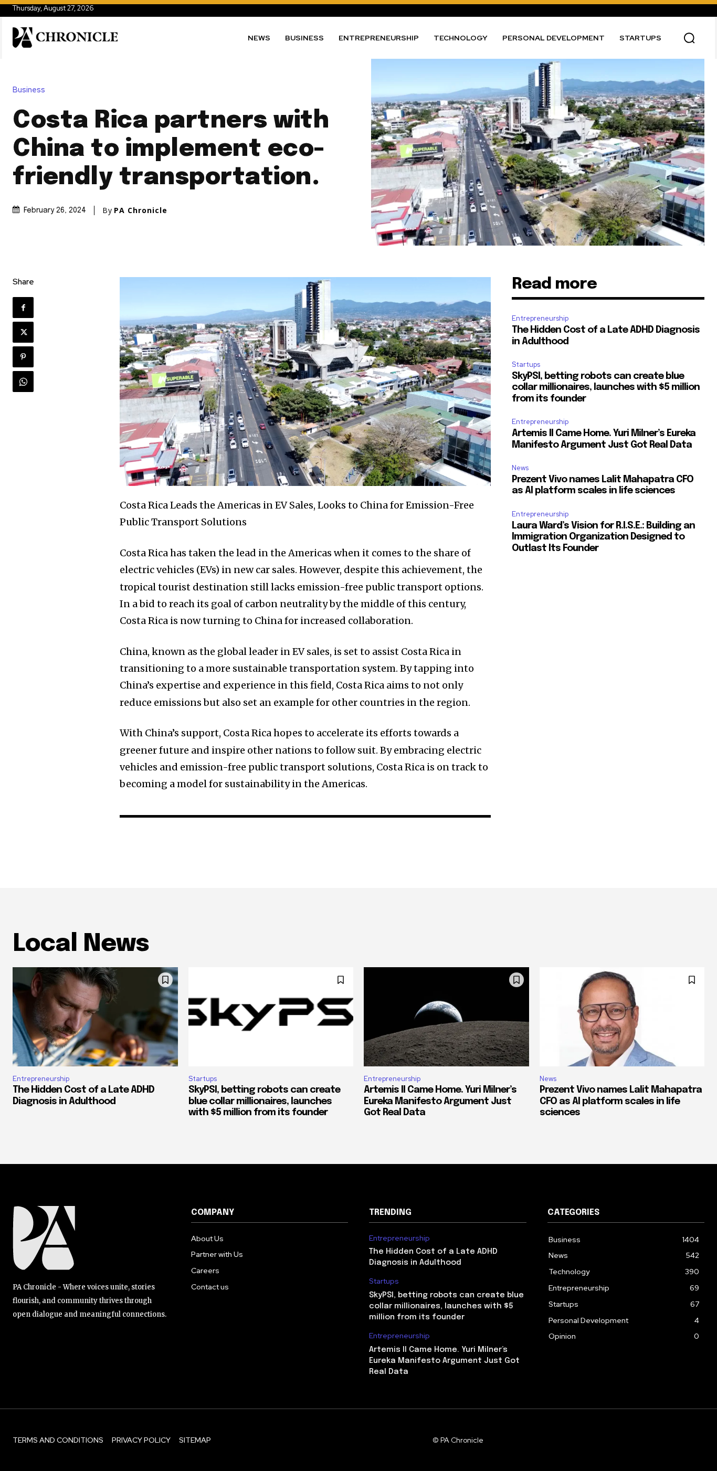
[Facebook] (23, 307)
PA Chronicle (140, 210)
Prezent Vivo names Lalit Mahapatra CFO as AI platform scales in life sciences (621, 1101)
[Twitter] (23, 332)
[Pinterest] (23, 356)
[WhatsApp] (23, 381)
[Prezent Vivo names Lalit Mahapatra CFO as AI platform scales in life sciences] (622, 1016)
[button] (689, 38)
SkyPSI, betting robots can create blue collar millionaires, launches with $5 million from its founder (606, 388)
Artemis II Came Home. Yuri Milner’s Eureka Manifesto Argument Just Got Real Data (440, 1101)
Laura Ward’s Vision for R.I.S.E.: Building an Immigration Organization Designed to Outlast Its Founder (603, 537)
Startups (526, 364)
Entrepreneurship (540, 318)
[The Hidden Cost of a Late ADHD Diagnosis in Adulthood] (95, 1016)
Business (29, 90)
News (520, 467)
